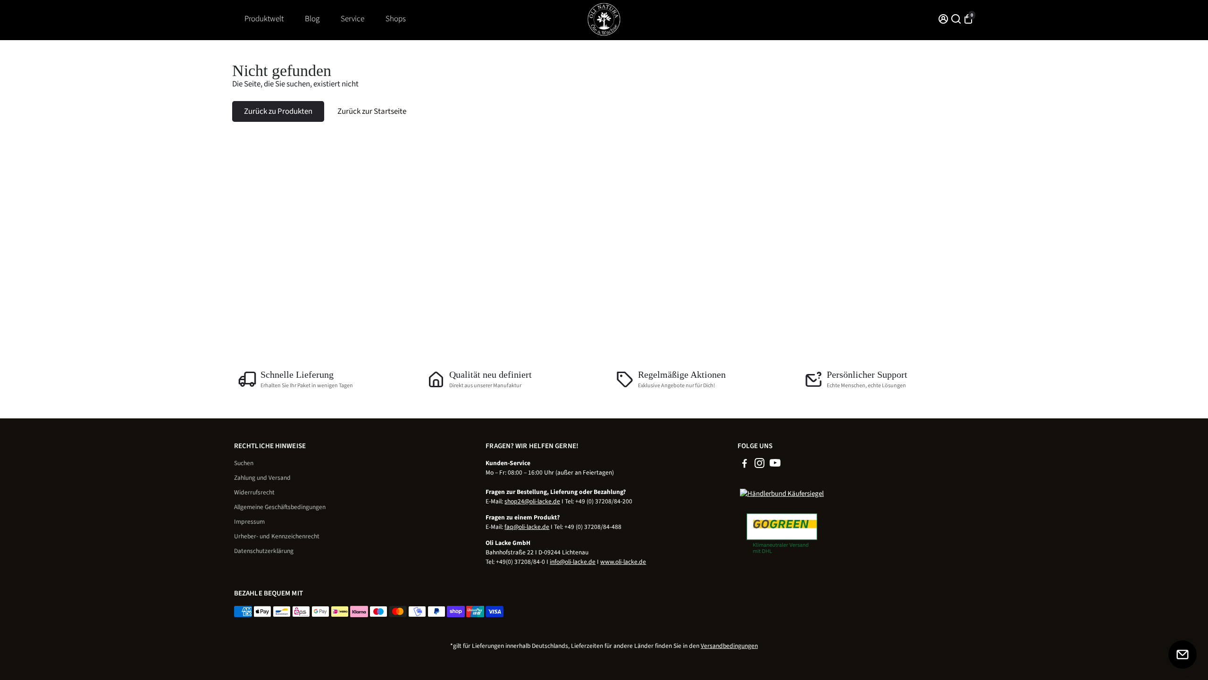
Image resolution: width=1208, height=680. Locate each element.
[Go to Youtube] (775, 465)
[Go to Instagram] (759, 465)
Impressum (249, 521)
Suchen (243, 463)
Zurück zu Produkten (278, 111)
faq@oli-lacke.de (526, 526)
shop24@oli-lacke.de (532, 501)
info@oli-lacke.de (573, 561)
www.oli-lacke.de (623, 561)
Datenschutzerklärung (264, 550)
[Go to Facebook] (744, 465)
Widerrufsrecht (254, 492)
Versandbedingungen (729, 645)
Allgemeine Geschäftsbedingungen (280, 506)
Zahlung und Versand (262, 477)
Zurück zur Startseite (371, 111)
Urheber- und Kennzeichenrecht (276, 536)
